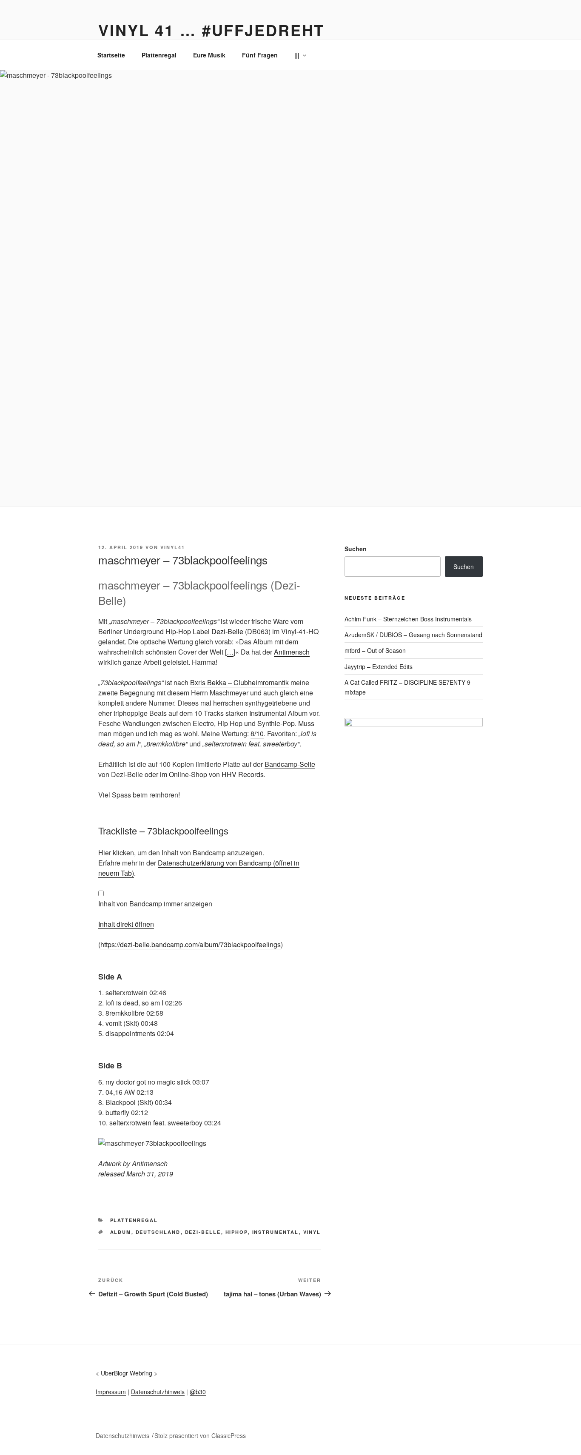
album (120, 1232)
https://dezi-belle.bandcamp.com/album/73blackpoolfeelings (190, 944)
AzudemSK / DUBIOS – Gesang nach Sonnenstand (413, 634)
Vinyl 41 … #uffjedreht (211, 30)
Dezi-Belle (227, 631)
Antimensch (292, 652)
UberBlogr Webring (126, 1373)
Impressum (111, 1391)
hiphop (236, 1232)
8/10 (257, 733)
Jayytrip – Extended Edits (379, 666)
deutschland (158, 1232)
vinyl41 (172, 547)
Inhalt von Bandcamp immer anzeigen (155, 903)
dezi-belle (203, 1232)
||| (296, 55)
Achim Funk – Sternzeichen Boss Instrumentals (408, 619)
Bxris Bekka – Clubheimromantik (239, 682)
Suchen (356, 548)
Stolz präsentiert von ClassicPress (200, 1435)
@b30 (198, 1391)
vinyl (312, 1232)
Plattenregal (159, 55)
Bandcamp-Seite (290, 764)
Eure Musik (209, 55)
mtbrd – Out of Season (375, 650)
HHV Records (243, 774)
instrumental (275, 1232)
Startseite (111, 55)
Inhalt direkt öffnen (126, 924)
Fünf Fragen (260, 55)
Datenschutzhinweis (158, 1391)
